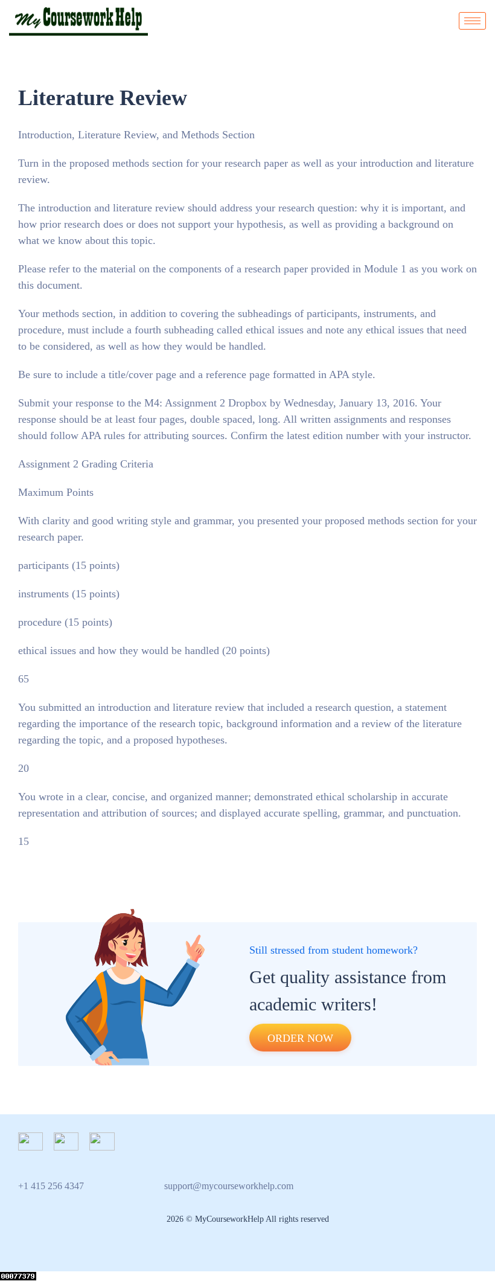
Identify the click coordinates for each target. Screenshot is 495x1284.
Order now (300, 1038)
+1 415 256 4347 (51, 1186)
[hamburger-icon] (472, 21)
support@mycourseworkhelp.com (228, 1186)
